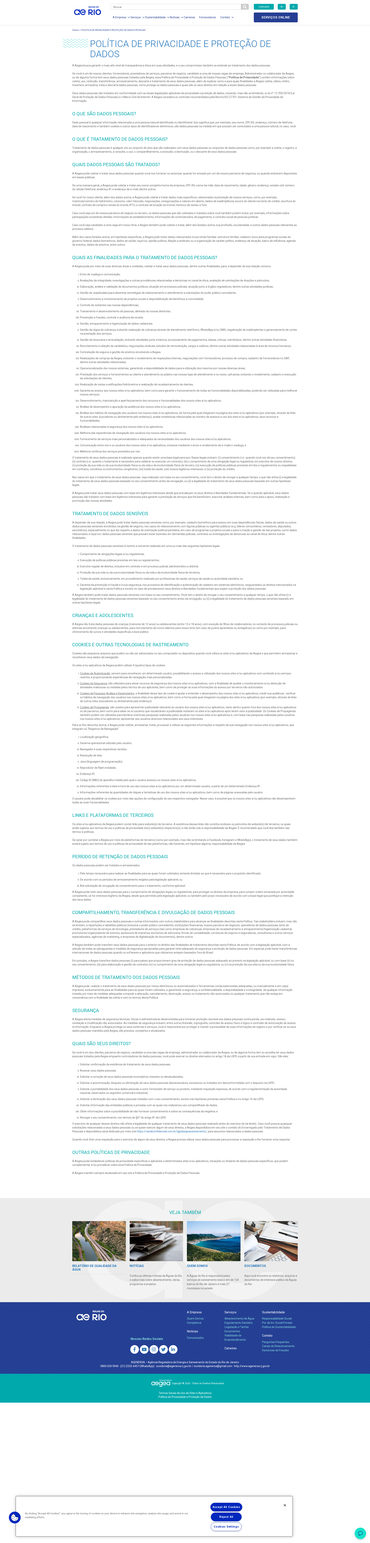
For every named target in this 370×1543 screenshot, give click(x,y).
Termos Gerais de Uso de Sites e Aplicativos (185, 1393)
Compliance (194, 1322)
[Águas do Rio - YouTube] (144, 1349)
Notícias (192, 1331)
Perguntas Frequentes (275, 1342)
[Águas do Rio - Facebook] (134, 1349)
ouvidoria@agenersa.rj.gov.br (173, 1366)
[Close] (285, 1505)
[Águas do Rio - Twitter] (163, 1349)
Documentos (232, 1331)
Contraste (264, 6)
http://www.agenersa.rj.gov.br (252, 1366)
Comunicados (195, 1337)
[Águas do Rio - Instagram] (154, 1349)
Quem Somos (195, 1318)
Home (75, 29)
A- (294, 6)
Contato (267, 1335)
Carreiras (189, 17)
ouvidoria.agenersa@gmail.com (213, 1366)
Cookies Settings (226, 1526)
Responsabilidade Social (277, 1318)
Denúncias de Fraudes (275, 1350)
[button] (15, 1517)
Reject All (226, 1517)
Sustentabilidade (273, 1312)
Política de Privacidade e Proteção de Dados (185, 1396)
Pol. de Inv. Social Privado (277, 1322)
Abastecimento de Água (239, 1318)
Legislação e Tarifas (237, 1327)
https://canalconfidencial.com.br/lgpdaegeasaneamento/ (172, 1131)
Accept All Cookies (226, 1507)
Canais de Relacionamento (278, 1346)
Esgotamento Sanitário (239, 1322)
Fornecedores (207, 17)
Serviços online (276, 17)
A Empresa (194, 1312)
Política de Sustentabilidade (279, 1327)
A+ (281, 6)
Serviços (230, 1312)
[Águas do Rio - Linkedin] (173, 1349)
